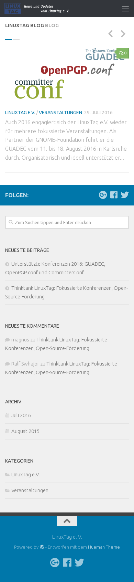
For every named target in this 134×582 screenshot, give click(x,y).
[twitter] (125, 195)
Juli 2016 (21, 415)
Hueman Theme (104, 546)
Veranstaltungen (60, 112)
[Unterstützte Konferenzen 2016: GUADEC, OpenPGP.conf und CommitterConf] (67, 73)
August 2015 (25, 431)
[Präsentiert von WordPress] (42, 547)
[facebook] (114, 195)
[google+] (103, 195)
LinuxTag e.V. (20, 112)
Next (123, 33)
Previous (110, 33)
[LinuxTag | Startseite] (52, 8)
